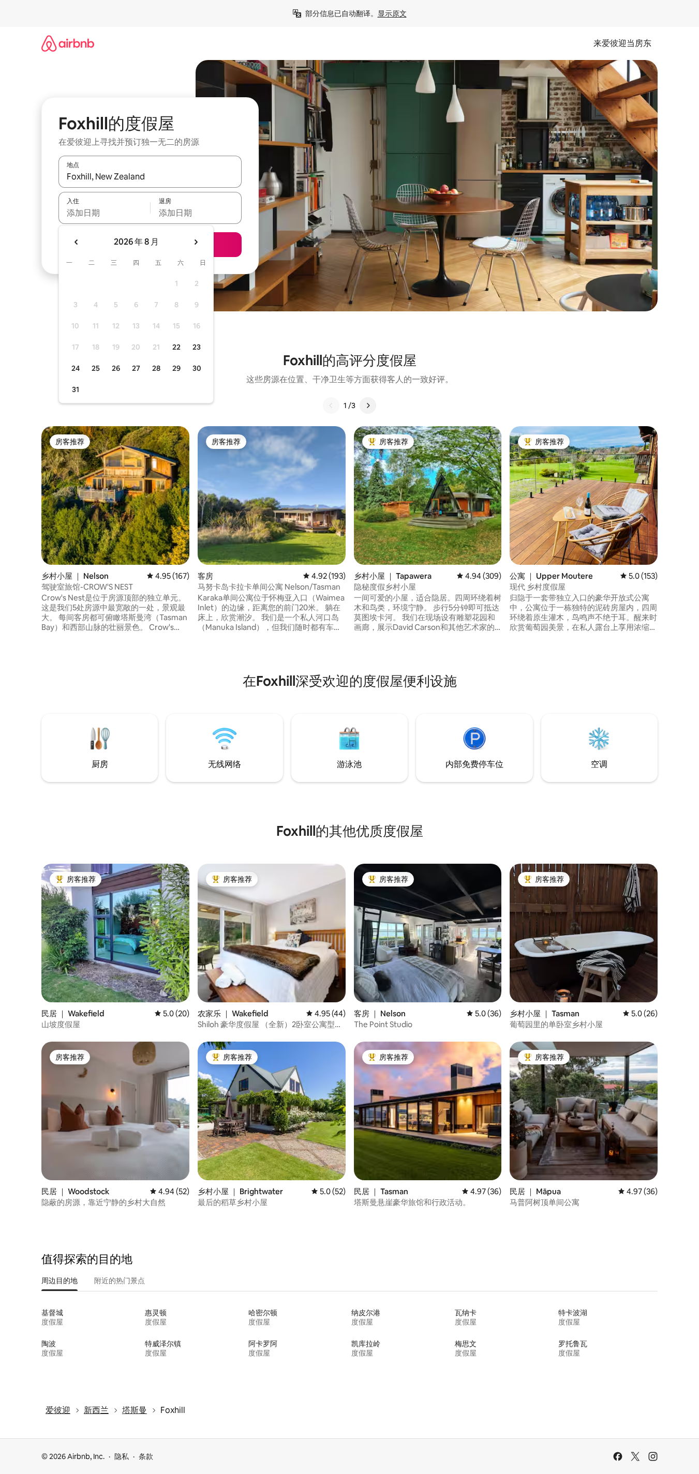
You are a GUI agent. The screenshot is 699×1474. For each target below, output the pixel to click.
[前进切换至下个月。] (195, 242)
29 (176, 368)
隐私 (121, 1456)
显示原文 (392, 13)
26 (116, 368)
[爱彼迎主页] (67, 43)
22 (176, 347)
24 (75, 368)
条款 (146, 1456)
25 (96, 368)
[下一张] (368, 405)
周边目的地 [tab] (59, 1280)
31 (75, 389)
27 (136, 368)
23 (196, 347)
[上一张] (331, 405)
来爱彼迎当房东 (622, 43)
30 (196, 368)
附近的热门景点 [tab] (119, 1280)
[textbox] (104, 212)
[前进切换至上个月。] (76, 242)
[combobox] (150, 176)
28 (156, 368)
